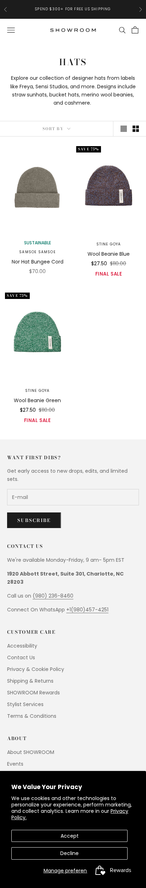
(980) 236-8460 (53, 595)
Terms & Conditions (31, 716)
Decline (69, 853)
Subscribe (34, 520)
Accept (70, 835)
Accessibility (22, 645)
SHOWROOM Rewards (33, 692)
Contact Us (21, 657)
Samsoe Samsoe (37, 252)
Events (15, 763)
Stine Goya (108, 244)
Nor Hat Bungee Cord (37, 261)
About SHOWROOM (30, 752)
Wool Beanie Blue (109, 253)
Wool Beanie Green (37, 400)
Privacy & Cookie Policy (35, 669)
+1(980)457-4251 (87, 609)
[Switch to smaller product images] (136, 128)
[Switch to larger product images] (123, 128)
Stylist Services (25, 704)
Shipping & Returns (30, 680)
